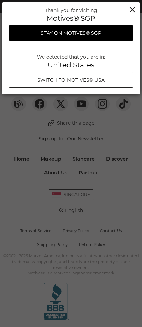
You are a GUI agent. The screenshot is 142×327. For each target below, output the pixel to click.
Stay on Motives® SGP (71, 33)
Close (132, 9)
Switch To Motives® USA (71, 80)
